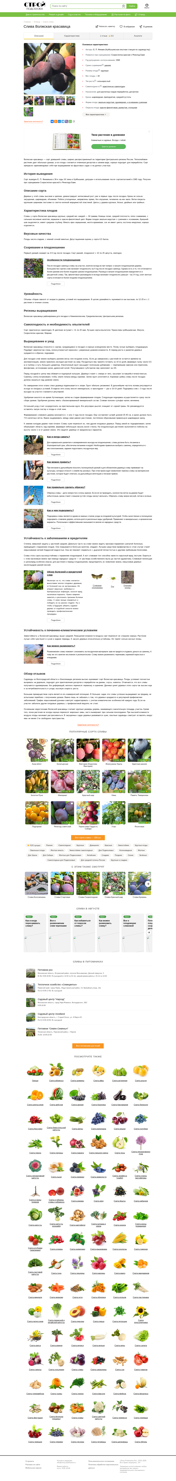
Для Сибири (48, 855)
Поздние (118, 855)
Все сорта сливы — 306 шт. (88, 837)
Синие (130, 855)
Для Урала (32, 855)
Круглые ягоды (141, 845)
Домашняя (94, 845)
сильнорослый (103, 81)
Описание (39, 36)
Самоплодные (64, 845)
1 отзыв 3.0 (107, 36)
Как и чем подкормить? (60, 510)
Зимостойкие (123, 845)
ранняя (108, 65)
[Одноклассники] (55, 121)
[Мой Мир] (59, 121)
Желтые (141, 850)
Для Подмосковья (106, 850)
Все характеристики (95, 114)
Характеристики (71, 36)
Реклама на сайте (33, 1465)
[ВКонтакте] (52, 121)
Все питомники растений (88, 1046)
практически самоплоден (114, 86)
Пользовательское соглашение (101, 1461)
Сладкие (105, 855)
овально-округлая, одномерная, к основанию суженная (122, 102)
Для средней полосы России (93, 860)
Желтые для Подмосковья (70, 855)
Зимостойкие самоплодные (81, 850)
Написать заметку (106, 26)
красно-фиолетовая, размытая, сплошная (118, 107)
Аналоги (138, 36)
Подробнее (56, 284)
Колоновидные (125, 850)
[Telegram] (63, 121)
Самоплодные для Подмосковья (61, 860)
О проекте (30, 1461)
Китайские (91, 855)
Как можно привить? (59, 462)
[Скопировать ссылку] (73, 121)
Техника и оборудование (96, 14)
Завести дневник (109, 147)
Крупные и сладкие (119, 860)
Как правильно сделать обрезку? (66, 487)
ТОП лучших (34, 845)
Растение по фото (122, 14)
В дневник (147, 26)
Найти (132, 6)
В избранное (129, 26)
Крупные (80, 845)
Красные (108, 845)
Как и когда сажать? (58, 437)
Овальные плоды (37, 850)
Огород (141, 14)
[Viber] (66, 121)
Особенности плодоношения (63, 260)
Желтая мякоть (57, 850)
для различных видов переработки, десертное (118, 92)
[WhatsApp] (70, 121)
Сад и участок (74, 14)
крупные (104, 71)
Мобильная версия (33, 1468)
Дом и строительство (35, 14)
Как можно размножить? (61, 646)
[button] (148, 884)
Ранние (49, 845)
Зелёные (143, 855)
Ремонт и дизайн (56, 14)
